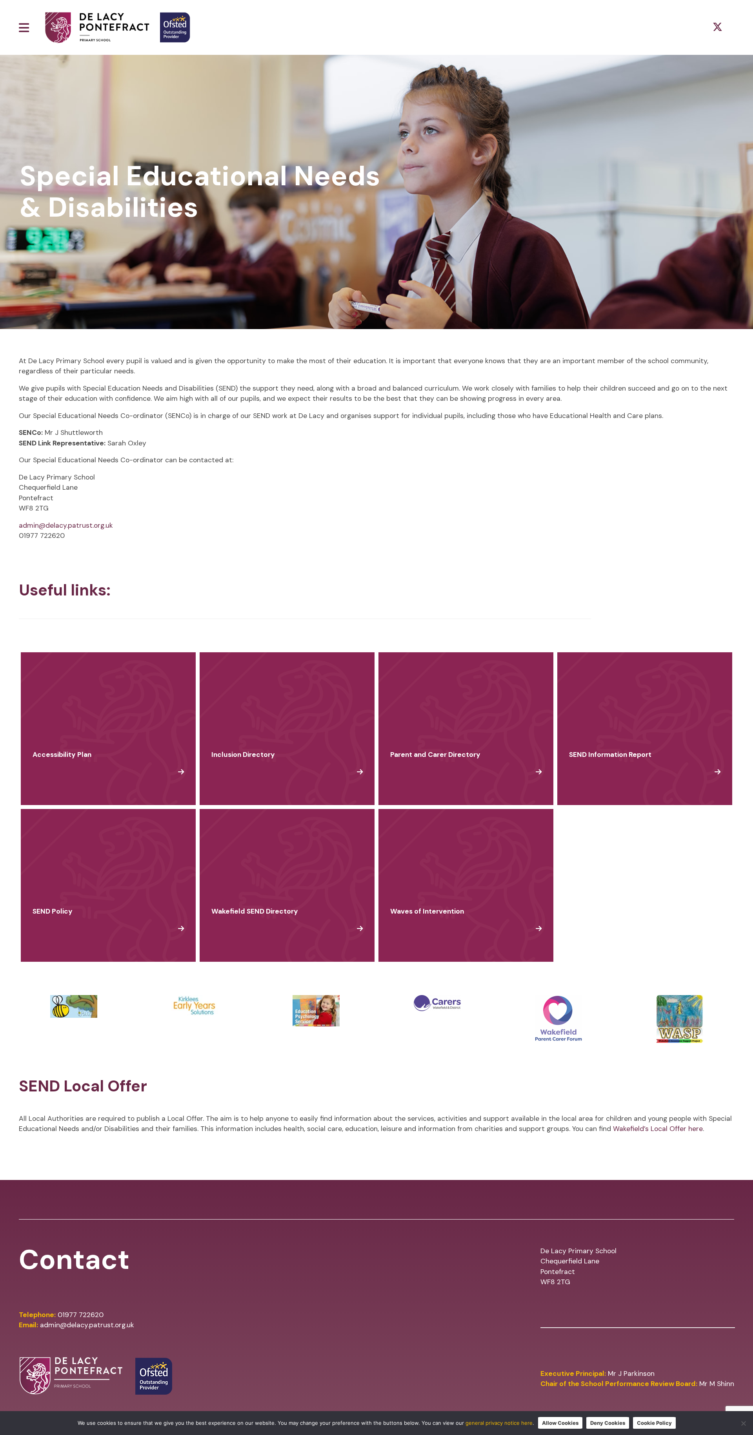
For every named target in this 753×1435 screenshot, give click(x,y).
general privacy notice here (499, 1423)
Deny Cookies (607, 1423)
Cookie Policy (654, 1423)
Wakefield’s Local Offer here (658, 1128)
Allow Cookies (560, 1423)
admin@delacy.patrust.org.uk (66, 525)
